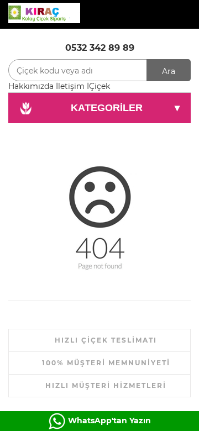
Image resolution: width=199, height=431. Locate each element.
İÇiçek (98, 86)
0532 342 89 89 (99, 48)
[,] (44, 12)
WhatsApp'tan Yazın (109, 420)
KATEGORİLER (125, 107)
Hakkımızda (31, 86)
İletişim (70, 86)
